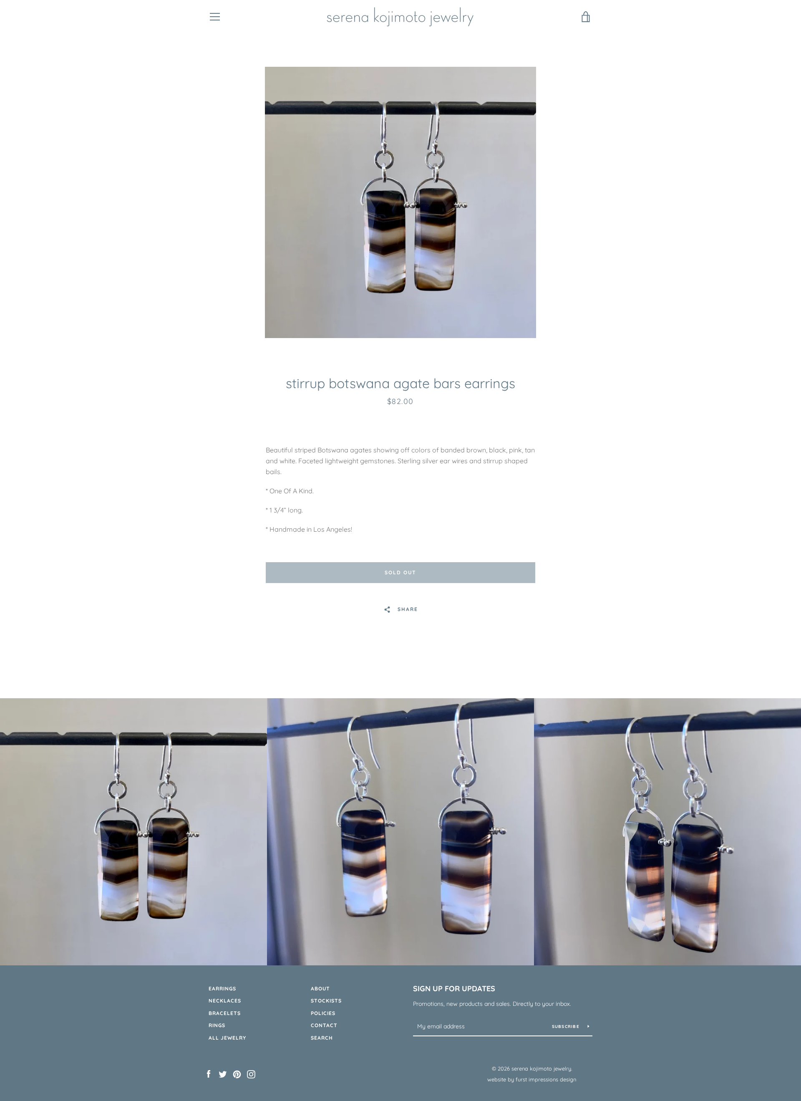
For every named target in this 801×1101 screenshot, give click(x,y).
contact (324, 1025)
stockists (326, 1000)
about (320, 988)
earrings (222, 988)
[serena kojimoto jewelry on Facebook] (208, 1073)
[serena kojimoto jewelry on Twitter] (223, 1073)
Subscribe (567, 1026)
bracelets (225, 1013)
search (322, 1038)
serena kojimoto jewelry (541, 1068)
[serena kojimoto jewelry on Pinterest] (237, 1073)
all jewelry (227, 1038)
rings (217, 1025)
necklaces (225, 1000)
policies (323, 1013)
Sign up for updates (454, 988)
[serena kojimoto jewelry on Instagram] (251, 1073)
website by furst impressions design (531, 1079)
